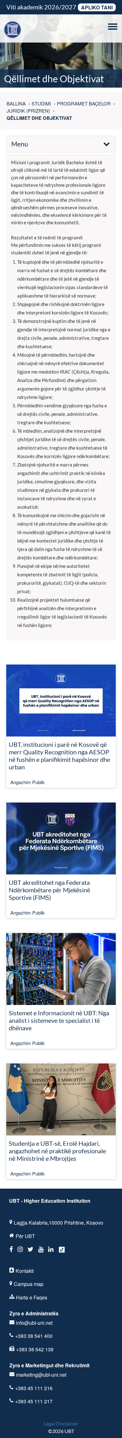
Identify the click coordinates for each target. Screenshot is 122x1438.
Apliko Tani (97, 7)
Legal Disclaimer (61, 1423)
